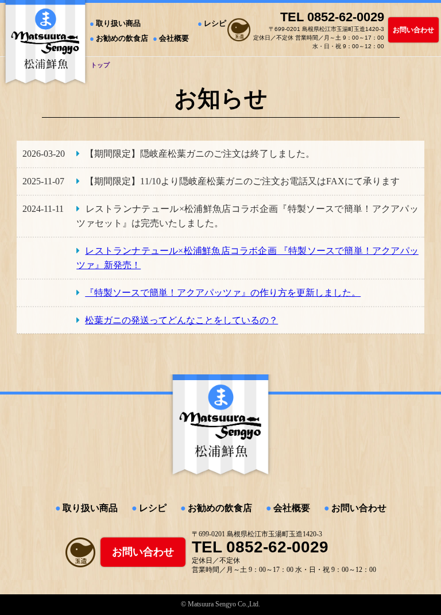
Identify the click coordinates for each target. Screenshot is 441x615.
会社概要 (174, 38)
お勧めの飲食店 (122, 38)
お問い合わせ (413, 30)
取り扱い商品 (118, 23)
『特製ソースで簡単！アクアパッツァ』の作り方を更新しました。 (223, 292)
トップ (100, 64)
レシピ (215, 23)
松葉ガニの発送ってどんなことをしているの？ (181, 320)
